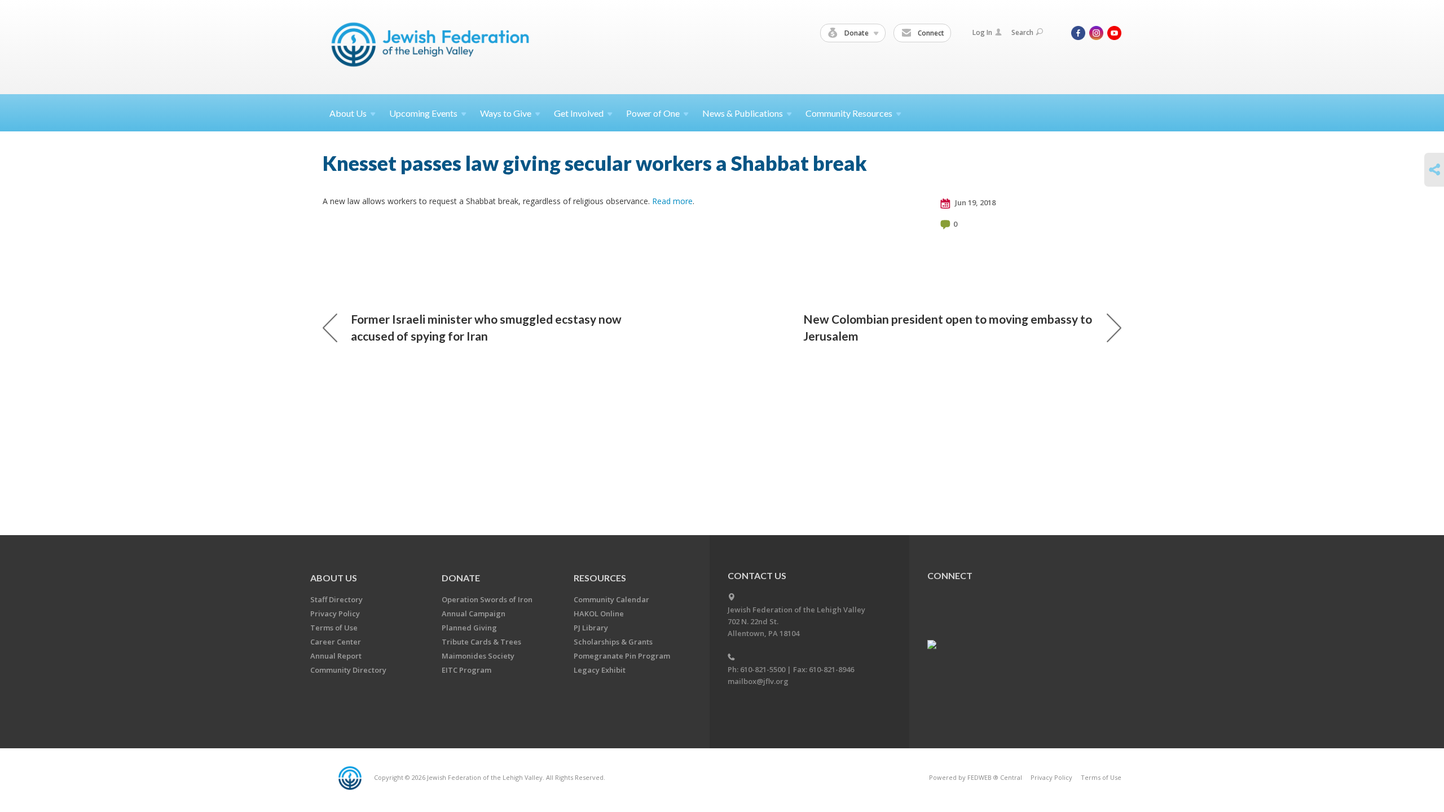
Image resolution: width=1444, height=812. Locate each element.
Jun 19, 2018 (974, 202)
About (348, 113)
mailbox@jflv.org (758, 681)
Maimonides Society (478, 656)
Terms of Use (334, 628)
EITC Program (466, 670)
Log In (982, 32)
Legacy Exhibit (600, 670)
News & (742, 113)
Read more (672, 201)
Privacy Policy (335, 613)
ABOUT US (333, 577)
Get (579, 113)
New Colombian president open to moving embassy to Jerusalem (947, 327)
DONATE (461, 577)
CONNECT (949, 575)
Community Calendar (611, 599)
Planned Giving (469, 628)
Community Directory (348, 670)
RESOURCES (600, 577)
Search (1022, 32)
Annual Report (336, 656)
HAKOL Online (599, 613)
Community (848, 113)
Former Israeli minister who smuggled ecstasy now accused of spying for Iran (486, 327)
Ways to (505, 113)
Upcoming (423, 113)
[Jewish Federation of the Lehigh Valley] (433, 47)
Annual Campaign (473, 613)
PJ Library (591, 628)
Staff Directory (336, 599)
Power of (653, 113)
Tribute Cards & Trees (481, 642)
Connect (930, 33)
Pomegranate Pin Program (622, 656)
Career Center (335, 642)
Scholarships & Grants (613, 642)
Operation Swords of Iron (487, 599)
